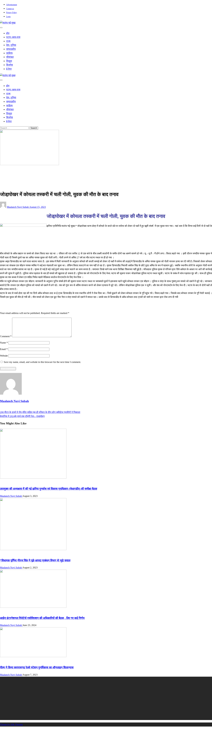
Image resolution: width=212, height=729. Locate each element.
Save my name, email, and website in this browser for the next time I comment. (42, 362)
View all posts (7, 408)
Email (4, 349)
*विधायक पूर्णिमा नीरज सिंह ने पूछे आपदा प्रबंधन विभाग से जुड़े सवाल (35, 560)
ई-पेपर (9, 69)
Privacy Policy (11, 12)
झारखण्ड (10, 174)
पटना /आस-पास (13, 37)
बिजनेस (9, 64)
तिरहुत (9, 61)
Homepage (11, 170)
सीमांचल (10, 57)
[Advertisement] (93, 698)
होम (7, 33)
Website (4, 355)
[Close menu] (1, 27)
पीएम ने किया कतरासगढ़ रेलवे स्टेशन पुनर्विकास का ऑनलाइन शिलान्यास (37, 667)
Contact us (10, 9)
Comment (5, 336)
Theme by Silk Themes (11, 724)
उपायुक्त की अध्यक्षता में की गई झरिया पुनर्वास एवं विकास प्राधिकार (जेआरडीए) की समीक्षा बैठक (48, 488)
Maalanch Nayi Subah (18, 207)
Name (4, 342)
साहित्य (9, 53)
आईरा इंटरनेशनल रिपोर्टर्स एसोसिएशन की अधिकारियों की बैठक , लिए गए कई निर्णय (42, 618)
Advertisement (11, 5)
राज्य (8, 41)
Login (8, 16)
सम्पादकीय (11, 49)
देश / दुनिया (11, 45)
